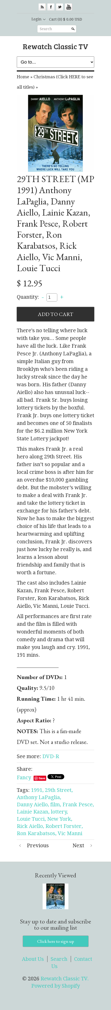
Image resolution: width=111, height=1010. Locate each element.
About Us (33, 959)
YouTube (68, 7)
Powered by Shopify (55, 986)
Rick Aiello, (30, 826)
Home (23, 76)
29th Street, (59, 790)
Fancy (24, 777)
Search (46, 29)
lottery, (59, 812)
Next (78, 845)
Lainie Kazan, (33, 812)
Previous (38, 845)
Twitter (59, 7)
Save (42, 778)
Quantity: (28, 297)
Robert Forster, (64, 826)
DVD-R (50, 756)
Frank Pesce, (78, 804)
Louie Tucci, (31, 819)
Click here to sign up (55, 941)
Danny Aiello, (33, 804)
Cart (65, 19)
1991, (37, 790)
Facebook (50, 7)
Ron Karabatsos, (37, 833)
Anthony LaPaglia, (39, 797)
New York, (59, 819)
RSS (42, 7)
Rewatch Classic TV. (65, 978)
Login (36, 19)
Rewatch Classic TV (55, 46)
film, (55, 804)
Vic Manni (70, 833)
